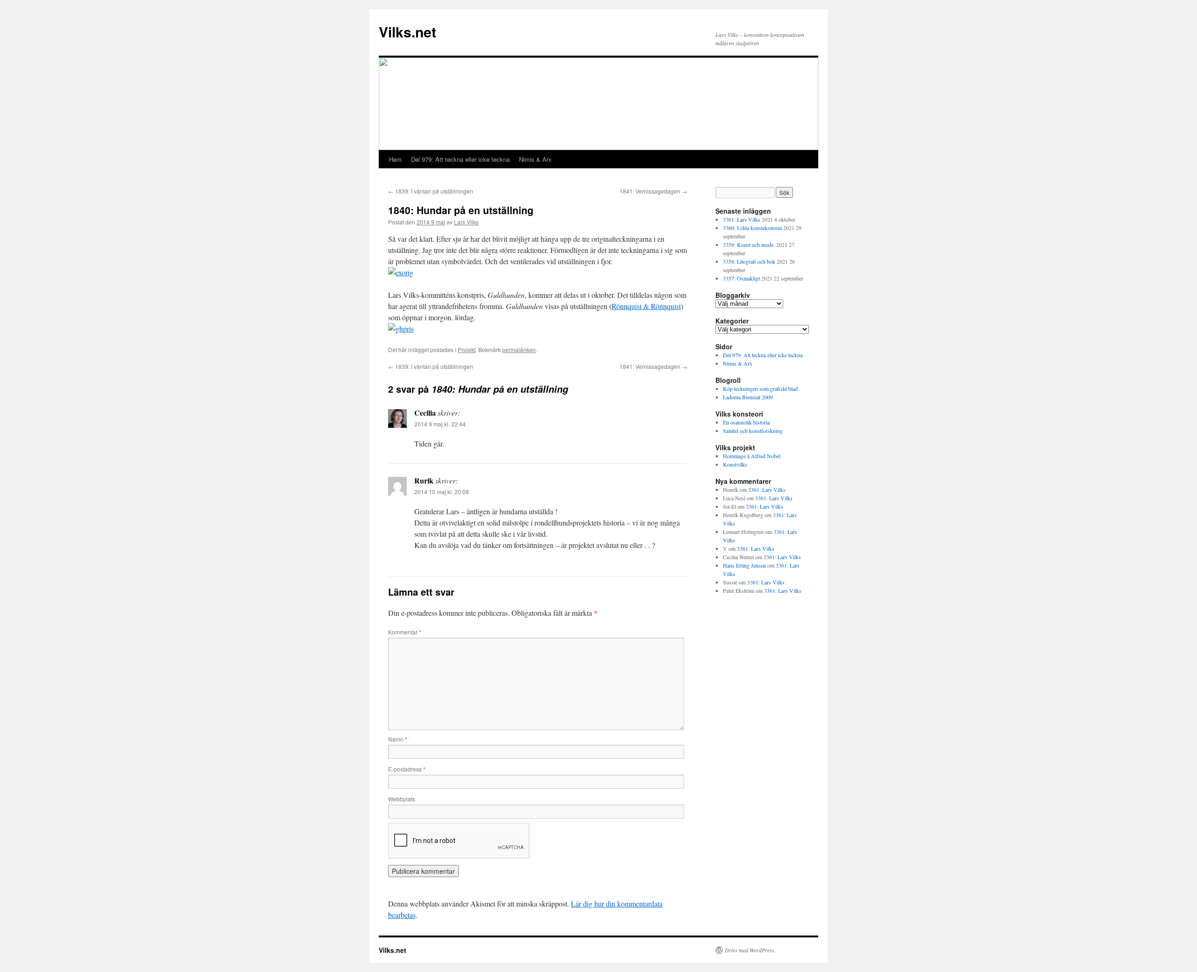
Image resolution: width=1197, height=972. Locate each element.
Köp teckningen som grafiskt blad (760, 388)
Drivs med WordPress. (750, 950)
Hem (395, 159)
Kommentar (404, 632)
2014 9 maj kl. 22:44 (440, 424)
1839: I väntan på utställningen (430, 191)
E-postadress (406, 769)
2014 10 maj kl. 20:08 (441, 492)
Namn (397, 739)
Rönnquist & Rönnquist (646, 306)
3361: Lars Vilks (741, 219)
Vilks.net (407, 32)
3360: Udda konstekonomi (752, 227)
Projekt (467, 349)
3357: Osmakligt (741, 278)
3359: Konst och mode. (749, 244)
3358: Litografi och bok (749, 261)
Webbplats (401, 799)
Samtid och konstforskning (753, 430)
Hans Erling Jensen (744, 565)
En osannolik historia (746, 422)
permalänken (519, 349)
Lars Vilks (466, 222)
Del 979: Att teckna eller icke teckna (460, 159)
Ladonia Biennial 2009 (748, 397)
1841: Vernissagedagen (653, 191)
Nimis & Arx (535, 159)
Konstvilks (735, 464)
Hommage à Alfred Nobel (751, 456)
